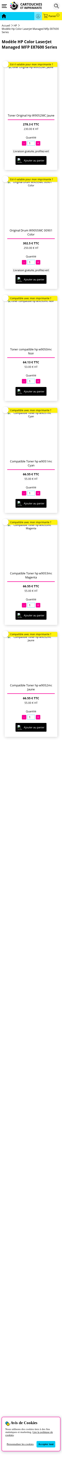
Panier (53, 16)
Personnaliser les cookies (20, 1444)
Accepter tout (46, 1444)
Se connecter (38, 16)
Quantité (31, 137)
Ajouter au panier (34, 160)
